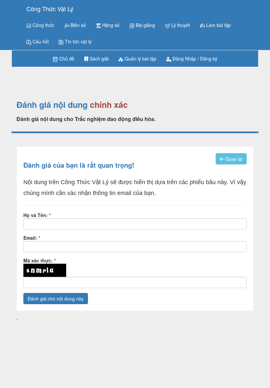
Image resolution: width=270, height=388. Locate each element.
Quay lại (233, 159)
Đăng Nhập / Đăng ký (194, 58)
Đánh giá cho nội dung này (56, 298)
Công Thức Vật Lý (49, 8)
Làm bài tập (218, 25)
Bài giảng (144, 25)
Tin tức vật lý (78, 41)
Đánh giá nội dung (52, 104)
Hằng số (110, 25)
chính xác (109, 104)
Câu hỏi (40, 41)
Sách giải (98, 58)
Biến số (77, 25)
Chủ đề (66, 58)
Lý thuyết (180, 25)
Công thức (42, 25)
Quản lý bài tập (139, 58)
